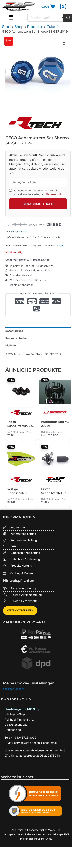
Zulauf (60, 245)
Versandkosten (19, 231)
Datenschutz (54, 194)
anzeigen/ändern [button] (13, 688)
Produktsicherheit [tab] (16, 338)
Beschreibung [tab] (14, 330)
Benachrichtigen (38, 204)
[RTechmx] (35, 122)
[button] (11, 17)
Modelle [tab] (10, 345)
